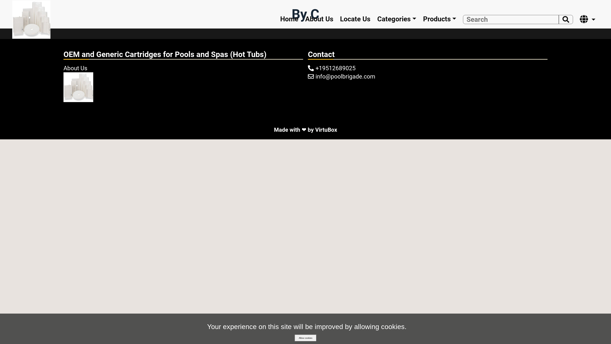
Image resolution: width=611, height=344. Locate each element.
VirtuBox (326, 130)
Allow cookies (305, 338)
